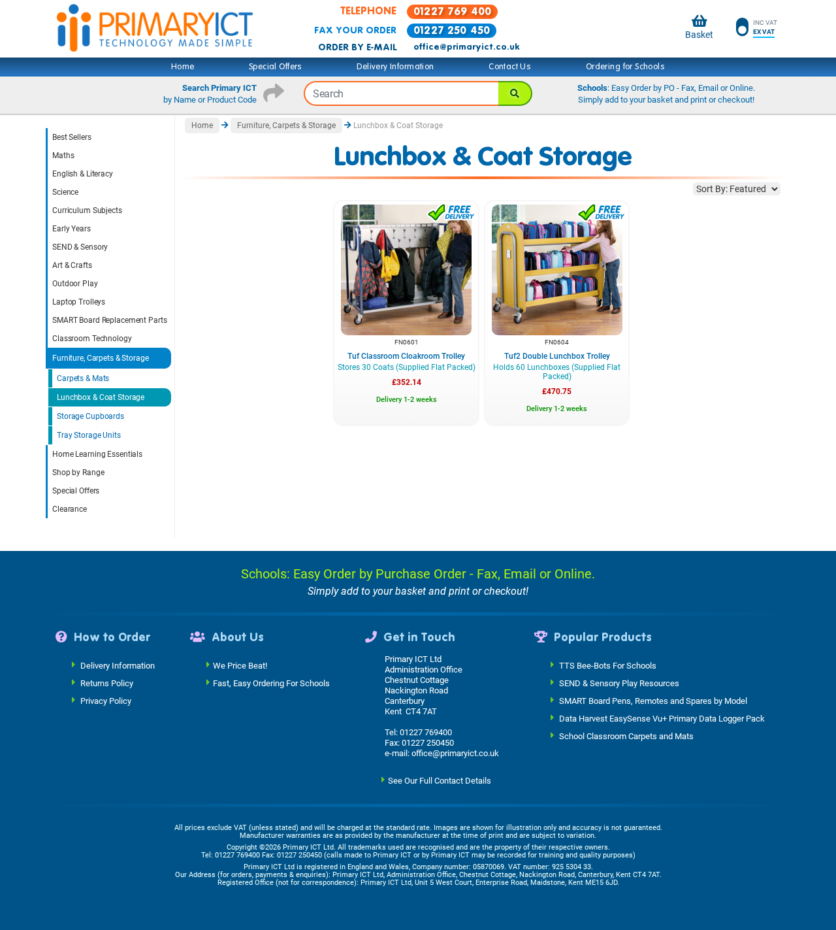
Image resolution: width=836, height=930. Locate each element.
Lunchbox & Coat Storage (100, 397)
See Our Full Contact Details (439, 780)
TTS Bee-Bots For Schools (607, 665)
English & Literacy (82, 173)
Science (65, 192)
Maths (63, 155)
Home (183, 66)
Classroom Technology (92, 338)
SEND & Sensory (80, 247)
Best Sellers (71, 137)
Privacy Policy (105, 700)
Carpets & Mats (83, 378)
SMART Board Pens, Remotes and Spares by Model (653, 700)
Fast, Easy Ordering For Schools (271, 683)
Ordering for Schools (625, 66)
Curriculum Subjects (87, 210)
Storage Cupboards (90, 416)
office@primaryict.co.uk (466, 47)
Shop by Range (78, 472)
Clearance (69, 509)
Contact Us (510, 66)
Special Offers (275, 66)
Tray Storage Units (89, 435)
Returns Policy (106, 683)
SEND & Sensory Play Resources (619, 683)
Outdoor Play (75, 283)
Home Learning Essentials (97, 454)
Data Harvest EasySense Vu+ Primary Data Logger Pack (662, 718)
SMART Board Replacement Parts (109, 320)
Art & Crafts (72, 265)
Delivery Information (395, 66)
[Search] (515, 93)
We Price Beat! (240, 665)
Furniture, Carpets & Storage (100, 358)
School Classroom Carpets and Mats (626, 735)
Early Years (71, 228)
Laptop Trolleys (78, 302)
